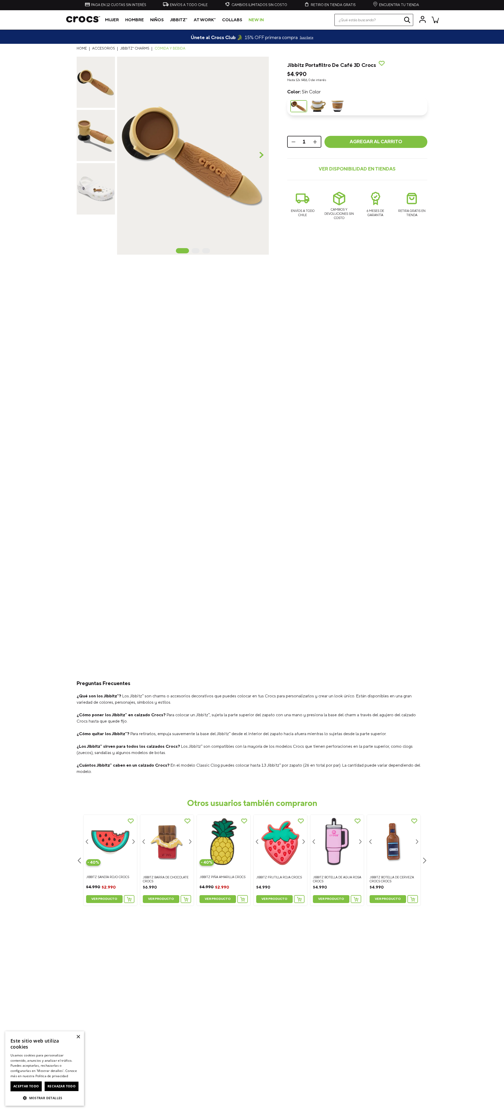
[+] (315, 141)
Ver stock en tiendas (357, 169)
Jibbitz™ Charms (134, 48)
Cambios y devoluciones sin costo (339, 214)
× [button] (78, 1037)
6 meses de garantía (375, 213)
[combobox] (373, 20)
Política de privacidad (51, 1076)
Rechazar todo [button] (62, 1086)
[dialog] (44, 1068)
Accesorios (103, 48)
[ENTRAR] (422, 19)
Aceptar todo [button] (26, 1086)
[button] (193, 155)
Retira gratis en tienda (412, 213)
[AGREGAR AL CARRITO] (129, 899)
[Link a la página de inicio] (83, 48)
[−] (293, 141)
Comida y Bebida (170, 48)
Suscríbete (306, 38)
